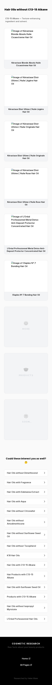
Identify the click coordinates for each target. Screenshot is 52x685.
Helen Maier (33, 678)
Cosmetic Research (26, 643)
